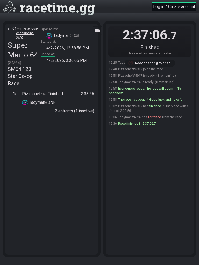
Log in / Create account (174, 6)
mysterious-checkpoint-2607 (27, 33)
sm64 (12, 28)
